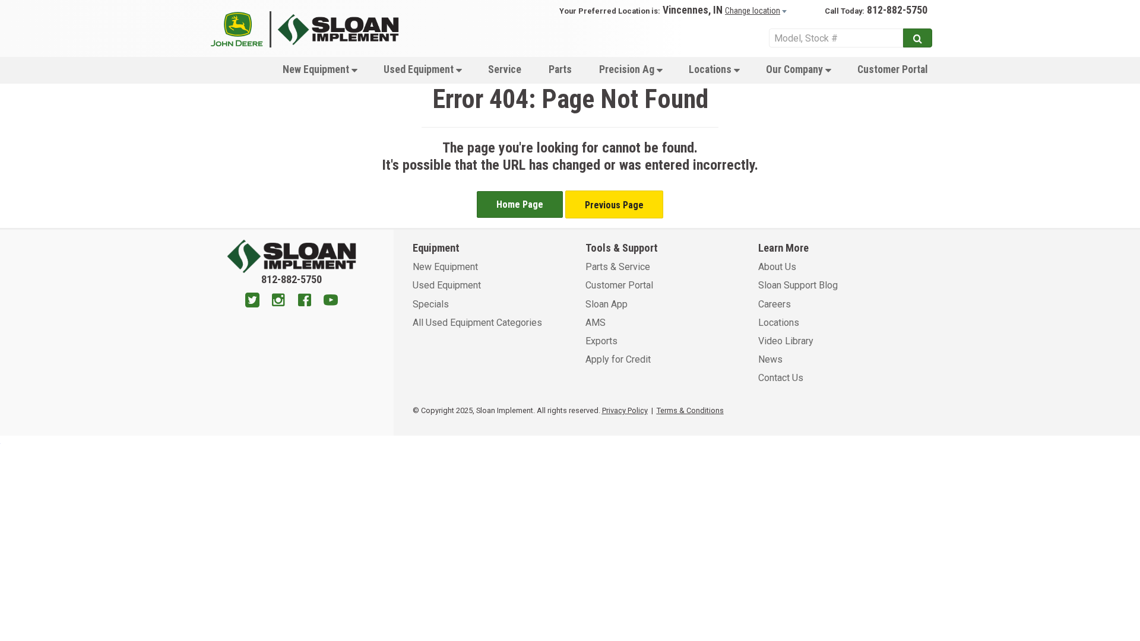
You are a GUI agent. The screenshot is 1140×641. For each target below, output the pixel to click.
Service (504, 69)
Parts (560, 69)
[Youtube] (331, 301)
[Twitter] (252, 301)
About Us (777, 266)
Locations (711, 69)
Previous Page (614, 205)
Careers (774, 304)
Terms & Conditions (690, 410)
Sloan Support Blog (798, 285)
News (770, 359)
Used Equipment (420, 69)
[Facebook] (304, 301)
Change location (752, 10)
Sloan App (606, 304)
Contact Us (780, 377)
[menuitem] (319, 69)
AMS (595, 322)
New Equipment (317, 69)
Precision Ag (628, 69)
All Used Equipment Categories (477, 322)
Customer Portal (892, 69)
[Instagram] (278, 301)
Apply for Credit (618, 359)
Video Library (785, 341)
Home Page (519, 204)
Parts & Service (617, 266)
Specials (431, 304)
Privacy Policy (625, 410)
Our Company (795, 69)
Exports (601, 341)
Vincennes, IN (693, 10)
